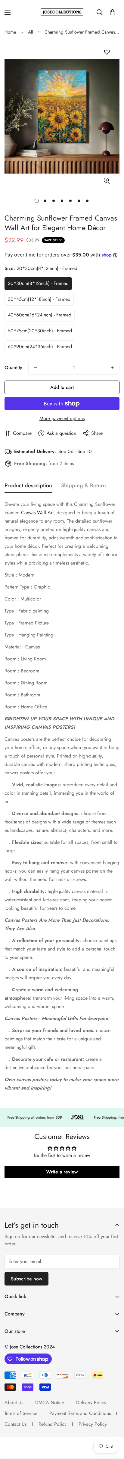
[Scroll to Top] (113, 1427)
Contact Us (15, 1424)
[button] (112, 12)
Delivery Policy (91, 1402)
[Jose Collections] (62, 12)
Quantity (13, 367)
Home (10, 32)
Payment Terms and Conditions (80, 1413)
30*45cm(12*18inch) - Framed (39, 299)
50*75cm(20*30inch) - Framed (40, 330)
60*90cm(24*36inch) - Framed (40, 346)
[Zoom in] (106, 180)
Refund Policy (53, 1424)
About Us (14, 1402)
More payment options (62, 418)
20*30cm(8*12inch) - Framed (38, 283)
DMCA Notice (49, 1402)
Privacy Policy (93, 1424)
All (30, 32)
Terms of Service (21, 1413)
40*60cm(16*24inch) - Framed (39, 314)
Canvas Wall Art (37, 512)
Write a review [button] (62, 1171)
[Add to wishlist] (106, 52)
